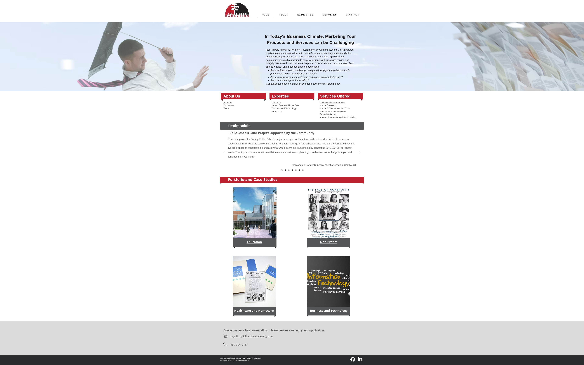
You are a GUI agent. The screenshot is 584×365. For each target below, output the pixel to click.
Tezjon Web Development (239, 360)
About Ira (227, 102)
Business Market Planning (332, 102)
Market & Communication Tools (335, 108)
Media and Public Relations (333, 111)
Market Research (328, 105)
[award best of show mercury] (285, 170)
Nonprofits (277, 111)
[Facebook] (353, 359)
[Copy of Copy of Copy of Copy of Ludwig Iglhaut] (303, 170)
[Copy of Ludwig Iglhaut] (292, 170)
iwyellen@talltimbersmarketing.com (252, 336)
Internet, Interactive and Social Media (338, 117)
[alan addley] (282, 170)
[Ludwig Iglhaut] (289, 170)
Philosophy (228, 105)
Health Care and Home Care (285, 105)
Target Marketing (328, 114)
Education (276, 102)
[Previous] (223, 152)
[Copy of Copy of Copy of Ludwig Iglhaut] (299, 170)
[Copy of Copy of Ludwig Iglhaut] (296, 170)
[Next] (360, 152)
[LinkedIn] (360, 359)
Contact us (272, 83)
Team (226, 108)
